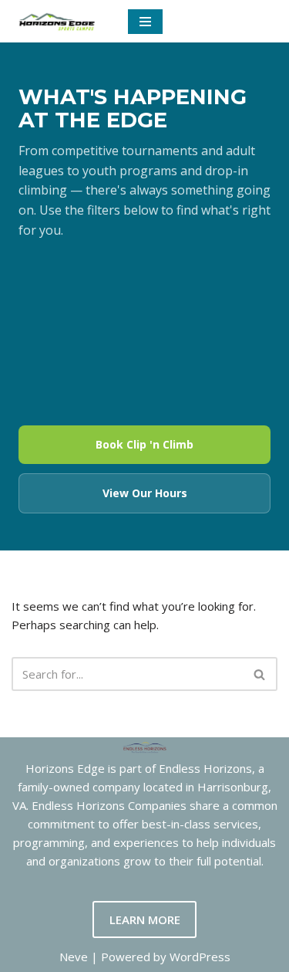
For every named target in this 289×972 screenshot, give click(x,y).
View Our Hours (144, 493)
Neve (73, 956)
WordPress (200, 956)
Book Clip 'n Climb (144, 444)
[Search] (260, 674)
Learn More (144, 919)
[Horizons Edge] (58, 21)
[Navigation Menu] (145, 21)
